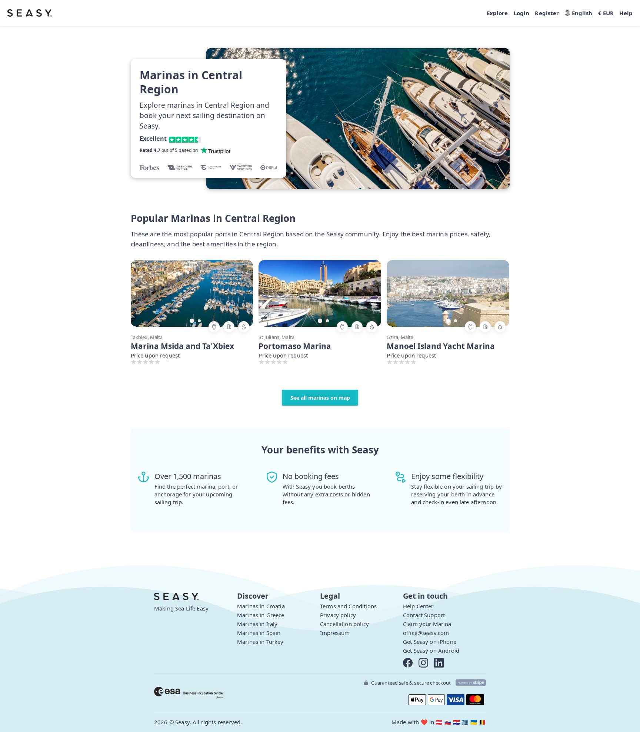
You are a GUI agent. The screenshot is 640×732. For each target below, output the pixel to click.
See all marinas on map (320, 397)
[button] (240, 292)
